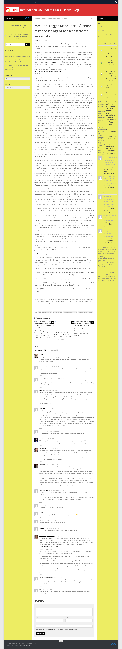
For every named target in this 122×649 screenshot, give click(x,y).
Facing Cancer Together (45, 490)
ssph (112, 273)
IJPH (101, 257)
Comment (38, 606)
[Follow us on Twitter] (26, 18)
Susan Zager (42, 390)
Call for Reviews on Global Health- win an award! (111, 138)
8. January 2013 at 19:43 (52, 390)
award (113, 247)
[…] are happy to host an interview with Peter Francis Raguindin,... (109, 210)
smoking (107, 269)
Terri (40, 438)
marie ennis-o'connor (82, 312)
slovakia (102, 269)
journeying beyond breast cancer (70, 312)
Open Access (110, 262)
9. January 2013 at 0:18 (54, 431)
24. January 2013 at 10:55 (53, 528)
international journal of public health (106, 260)
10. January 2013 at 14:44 (58, 490)
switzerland (114, 278)
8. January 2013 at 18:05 (53, 366)
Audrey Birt (42, 408)
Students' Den (62, 18)
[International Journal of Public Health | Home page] (12, 9)
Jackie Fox (41, 354)
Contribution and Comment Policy (26, 2)
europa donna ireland (57, 312)
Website (38, 623)
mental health (110, 260)
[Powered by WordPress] (12, 645)
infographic (112, 257)
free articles (113, 251)
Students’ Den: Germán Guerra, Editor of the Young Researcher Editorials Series (62, 334)
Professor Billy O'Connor (45, 378)
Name (38, 617)
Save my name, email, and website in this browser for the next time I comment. (57, 629)
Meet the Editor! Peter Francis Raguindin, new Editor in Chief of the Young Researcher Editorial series (16, 67)
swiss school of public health (107, 274)
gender (99, 253)
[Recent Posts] (100, 44)
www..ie (49, 55)
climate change (113, 249)
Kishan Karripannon (67, 44)
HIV (99, 257)
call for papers (101, 249)
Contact (13, 2)
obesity (104, 262)
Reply (40, 363)
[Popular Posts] (105, 44)
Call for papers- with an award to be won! (111, 85)
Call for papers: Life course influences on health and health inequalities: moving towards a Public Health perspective (111, 119)
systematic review (102, 280)
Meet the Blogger (40, 18)
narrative (90, 312)
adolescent (100, 247)
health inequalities (103, 255)
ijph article (107, 257)
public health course (110, 267)
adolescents (106, 247)
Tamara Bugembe (81, 44)
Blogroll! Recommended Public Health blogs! (111, 129)
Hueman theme (26, 645)
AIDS (111, 247)
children (107, 249)
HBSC (102, 253)
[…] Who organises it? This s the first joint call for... (109, 224)
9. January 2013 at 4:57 (48, 438)
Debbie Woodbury (43, 448)
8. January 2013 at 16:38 (51, 355)
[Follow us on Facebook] (28, 18)
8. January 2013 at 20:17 (52, 408)
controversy (100, 251)
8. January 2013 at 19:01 (58, 378)
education (108, 251)
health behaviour (110, 253)
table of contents (111, 280)
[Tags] (114, 44)
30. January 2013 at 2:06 (62, 536)
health (105, 253)
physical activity (102, 265)
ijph (37, 40)
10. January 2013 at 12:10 (52, 464)
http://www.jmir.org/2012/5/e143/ (48, 546)
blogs (40, 312)
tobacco (100, 282)
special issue (107, 273)
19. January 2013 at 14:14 (54, 513)
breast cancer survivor (47, 312)
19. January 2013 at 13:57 (50, 505)
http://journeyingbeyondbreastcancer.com (48, 72)
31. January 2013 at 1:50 (60, 577)
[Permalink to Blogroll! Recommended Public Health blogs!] (102, 130)
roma (99, 269)
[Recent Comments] (109, 44)
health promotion (111, 255)
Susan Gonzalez (43, 431)
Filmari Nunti (42, 528)
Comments (41, 350)
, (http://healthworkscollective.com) (51, 62)
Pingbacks (54, 350)
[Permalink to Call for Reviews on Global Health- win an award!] (101, 139)
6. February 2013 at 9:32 (54, 589)
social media (52, 18)
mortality (100, 262)
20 (93, 18)
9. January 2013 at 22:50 (55, 448)
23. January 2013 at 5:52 (51, 520)
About (6, 2)
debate (104, 251)
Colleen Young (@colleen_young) (47, 536)
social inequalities (111, 270)
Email (67, 617)
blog (55, 163)
